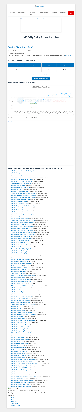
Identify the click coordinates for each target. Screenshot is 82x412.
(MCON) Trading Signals (17, 175)
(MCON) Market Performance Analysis (21, 279)
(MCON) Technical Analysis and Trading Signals (23, 214)
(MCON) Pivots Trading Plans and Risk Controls (23, 234)
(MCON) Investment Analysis (18, 310)
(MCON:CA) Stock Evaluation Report (20, 384)
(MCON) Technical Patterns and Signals (21, 327)
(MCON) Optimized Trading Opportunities (21, 251)
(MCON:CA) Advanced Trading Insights (21, 386)
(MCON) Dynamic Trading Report (19, 325)
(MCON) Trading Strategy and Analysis (21, 240)
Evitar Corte (63, 12)
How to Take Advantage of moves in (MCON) (23, 222)
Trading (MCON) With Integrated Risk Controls (23, 193)
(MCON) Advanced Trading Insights (20, 351)
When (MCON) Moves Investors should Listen (23, 177)
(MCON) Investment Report (18, 277)
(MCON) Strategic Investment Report (20, 173)
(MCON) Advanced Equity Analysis (20, 203)
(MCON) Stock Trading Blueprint (19, 261)
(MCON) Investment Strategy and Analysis (22, 208)
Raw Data (54, 12)
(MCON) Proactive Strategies (18, 185)
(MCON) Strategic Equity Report (19, 329)
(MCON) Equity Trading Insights (19, 322)
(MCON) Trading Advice (17, 189)
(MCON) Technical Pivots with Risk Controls (22, 230)
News (12, 397)
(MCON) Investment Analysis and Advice (21, 228)
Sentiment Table (32, 13)
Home (71, 13)
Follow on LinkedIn (60, 41)
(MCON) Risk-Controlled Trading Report (21, 179)
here (14, 58)
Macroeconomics (44, 12)
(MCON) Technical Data (17, 283)
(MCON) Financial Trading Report (19, 253)
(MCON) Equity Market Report (19, 201)
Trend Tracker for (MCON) (18, 273)
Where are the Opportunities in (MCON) (21, 183)
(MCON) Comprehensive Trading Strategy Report (23, 195)
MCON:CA (68, 55)
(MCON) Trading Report (17, 306)
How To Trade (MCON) (17, 265)
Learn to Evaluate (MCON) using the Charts (22, 249)
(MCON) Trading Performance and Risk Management (24, 363)
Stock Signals (21, 12)
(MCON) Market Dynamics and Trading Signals (23, 197)
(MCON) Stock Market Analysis (19, 242)
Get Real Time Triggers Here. (41, 78)
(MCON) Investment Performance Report (21, 267)
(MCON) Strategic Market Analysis (20, 216)
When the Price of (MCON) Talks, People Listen (23, 286)
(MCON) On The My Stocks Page (19, 191)
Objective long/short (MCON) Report (20, 368)
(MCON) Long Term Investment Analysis (21, 181)
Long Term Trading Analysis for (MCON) (21, 302)
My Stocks (12, 12)
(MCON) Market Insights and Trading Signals (22, 171)
